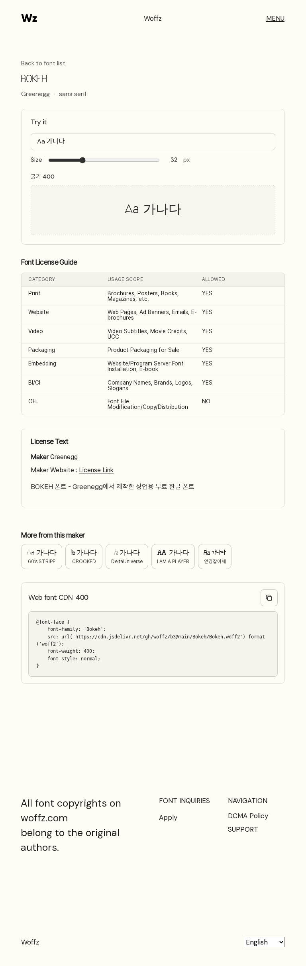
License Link (96, 470)
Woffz (153, 18)
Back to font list (43, 64)
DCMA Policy (248, 815)
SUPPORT (243, 829)
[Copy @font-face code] (269, 598)
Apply (168, 817)
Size (36, 160)
